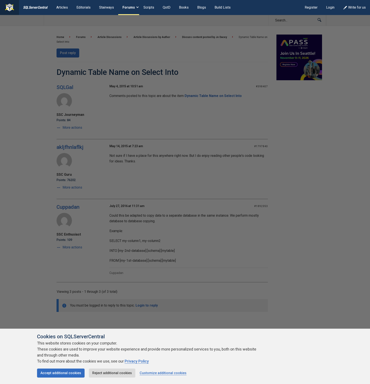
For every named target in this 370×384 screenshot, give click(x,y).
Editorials (83, 7)
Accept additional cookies (60, 373)
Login (330, 7)
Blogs (201, 7)
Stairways (106, 7)
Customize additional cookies (163, 373)
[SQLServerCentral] (9, 7)
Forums (128, 7)
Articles (62, 7)
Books (184, 7)
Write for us (357, 7)
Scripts (148, 7)
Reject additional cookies (112, 373)
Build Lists (223, 7)
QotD (166, 7)
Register (311, 7)
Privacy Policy (137, 361)
